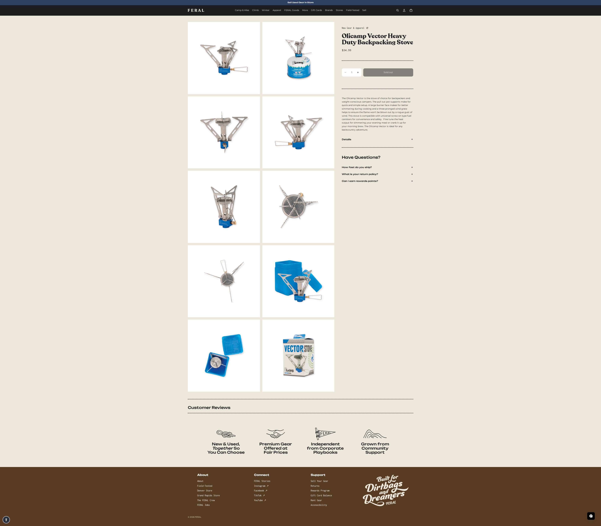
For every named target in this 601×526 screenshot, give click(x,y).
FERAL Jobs (203, 505)
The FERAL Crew (206, 500)
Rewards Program (320, 490)
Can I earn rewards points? (360, 181)
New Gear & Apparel (354, 28)
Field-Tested (204, 485)
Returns (315, 485)
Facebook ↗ (260, 490)
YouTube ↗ (260, 500)
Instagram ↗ (261, 485)
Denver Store (204, 490)
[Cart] (411, 10)
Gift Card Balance (321, 495)
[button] (6, 519)
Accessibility (319, 505)
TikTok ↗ (259, 495)
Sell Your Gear (319, 481)
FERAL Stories (262, 481)
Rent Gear (316, 500)
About (200, 481)
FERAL (198, 517)
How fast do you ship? (357, 167)
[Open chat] (591, 516)
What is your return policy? (360, 174)
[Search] (397, 10)
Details (346, 139)
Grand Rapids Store (208, 495)
